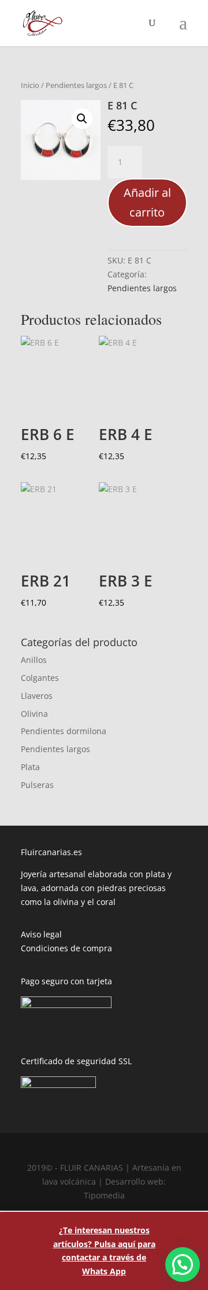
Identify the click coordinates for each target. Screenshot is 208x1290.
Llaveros (37, 695)
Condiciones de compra (66, 948)
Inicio (30, 85)
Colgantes (40, 677)
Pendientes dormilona (63, 730)
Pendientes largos (76, 85)
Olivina (34, 713)
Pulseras (37, 784)
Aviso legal (41, 934)
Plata (30, 766)
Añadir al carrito (147, 202)
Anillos (34, 659)
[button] (82, 118)
